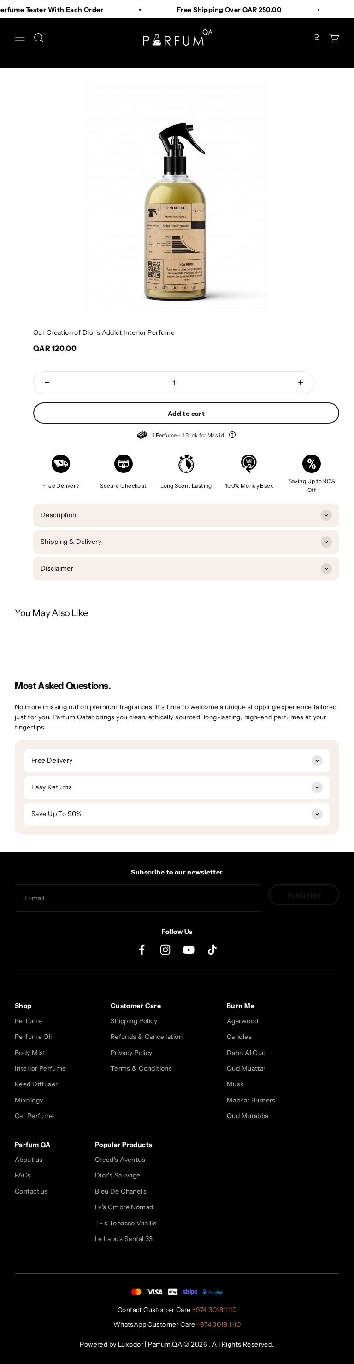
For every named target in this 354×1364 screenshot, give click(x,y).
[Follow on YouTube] (189, 950)
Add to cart (186, 413)
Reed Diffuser (36, 1084)
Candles (239, 1036)
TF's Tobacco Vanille (126, 1223)
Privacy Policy (132, 1053)
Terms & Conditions (141, 1068)
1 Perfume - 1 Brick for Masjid (186, 436)
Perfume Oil (33, 1036)
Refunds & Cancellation (147, 1036)
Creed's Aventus (120, 1159)
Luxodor (130, 1344)
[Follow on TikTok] (212, 950)
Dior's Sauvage (118, 1175)
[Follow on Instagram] (165, 950)
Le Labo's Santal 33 (124, 1239)
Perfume (28, 1021)
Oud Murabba (248, 1116)
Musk (235, 1084)
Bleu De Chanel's (121, 1191)
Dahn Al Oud (246, 1053)
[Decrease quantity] (47, 383)
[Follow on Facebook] (142, 950)
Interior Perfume (40, 1068)
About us (28, 1159)
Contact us (31, 1191)
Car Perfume (34, 1116)
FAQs (23, 1175)
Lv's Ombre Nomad (124, 1207)
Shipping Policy (134, 1021)
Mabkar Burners (251, 1100)
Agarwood (242, 1021)
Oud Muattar (246, 1068)
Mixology (29, 1100)
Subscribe (304, 895)
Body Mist (30, 1053)
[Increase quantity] (300, 383)
